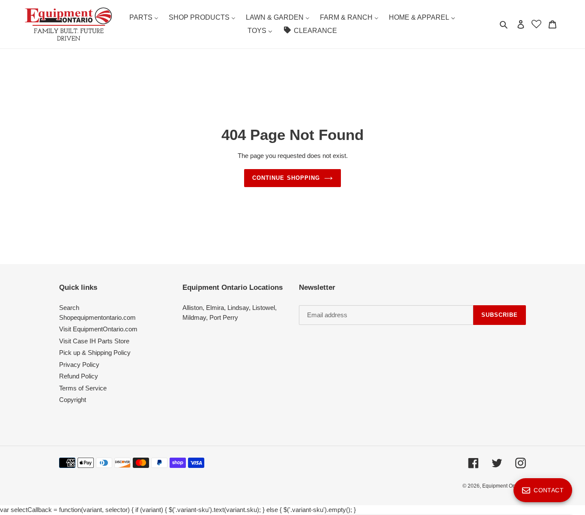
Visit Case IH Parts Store (94, 341)
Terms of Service (83, 388)
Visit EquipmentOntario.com (98, 329)
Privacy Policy (79, 364)
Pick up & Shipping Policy (95, 352)
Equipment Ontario (504, 486)
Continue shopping (286, 178)
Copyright (72, 399)
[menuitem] (144, 17)
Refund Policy (78, 376)
